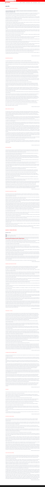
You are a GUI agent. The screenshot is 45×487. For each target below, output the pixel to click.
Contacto (39, 2)
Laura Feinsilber (7, 2)
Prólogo (21, 2)
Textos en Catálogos (28, 2)
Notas (31, 2)
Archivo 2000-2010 (35, 2)
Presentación (24, 2)
